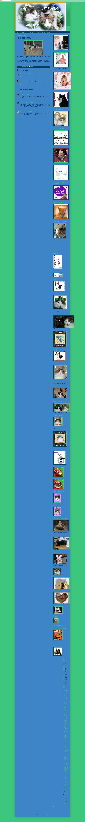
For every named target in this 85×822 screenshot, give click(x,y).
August (65, 795)
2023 (64, 663)
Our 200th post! (65, 748)
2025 (64, 660)
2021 (64, 666)
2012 (64, 680)
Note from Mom (65, 703)
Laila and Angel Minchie (59, 624)
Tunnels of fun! (65, 746)
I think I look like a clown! (65, 736)
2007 (64, 688)
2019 (64, 669)
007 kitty (65, 780)
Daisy (21, 94)
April (65, 803)
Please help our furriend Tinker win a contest (66, 741)
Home (17, 32)
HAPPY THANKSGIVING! (66, 728)
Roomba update (65, 761)
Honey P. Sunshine (23, 73)
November (66, 692)
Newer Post (19, 135)
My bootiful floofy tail (66, 751)
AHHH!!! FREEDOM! (66, 787)
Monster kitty (65, 765)
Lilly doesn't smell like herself (66, 758)
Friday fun (65, 695)
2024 (64, 661)
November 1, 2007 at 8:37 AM (33, 80)
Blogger (47, 814)
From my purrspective (66, 718)
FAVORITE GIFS (23, 32)
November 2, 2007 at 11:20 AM (27, 111)
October (65, 790)
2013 (64, 679)
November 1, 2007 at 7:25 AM (33, 73)
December (66, 690)
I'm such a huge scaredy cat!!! (65, 722)
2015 (64, 676)
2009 (64, 685)
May (65, 801)
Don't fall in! (66, 763)
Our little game (65, 782)
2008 (64, 687)
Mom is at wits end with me (65, 714)
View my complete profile (58, 625)
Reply (21, 76)
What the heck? (65, 705)
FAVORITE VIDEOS (31, 32)
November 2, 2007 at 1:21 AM (27, 102)
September (66, 793)
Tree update (65, 711)
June (65, 800)
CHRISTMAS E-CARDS (41, 32)
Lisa (21, 111)
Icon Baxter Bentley (24, 80)
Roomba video (65, 755)
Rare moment (65, 778)
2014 (64, 677)
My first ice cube (66, 733)
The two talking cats (65, 708)
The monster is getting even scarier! (66, 698)
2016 (64, 674)
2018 (64, 671)
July (65, 798)
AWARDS (48, 32)
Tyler (21, 102)
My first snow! (65, 726)
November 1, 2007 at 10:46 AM (28, 94)
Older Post (48, 135)
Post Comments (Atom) (26, 137)
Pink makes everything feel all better (66, 769)
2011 (64, 682)
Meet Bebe (66, 731)
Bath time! (65, 753)
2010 (64, 684)
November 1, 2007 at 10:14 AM (30, 87)
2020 (64, 668)
